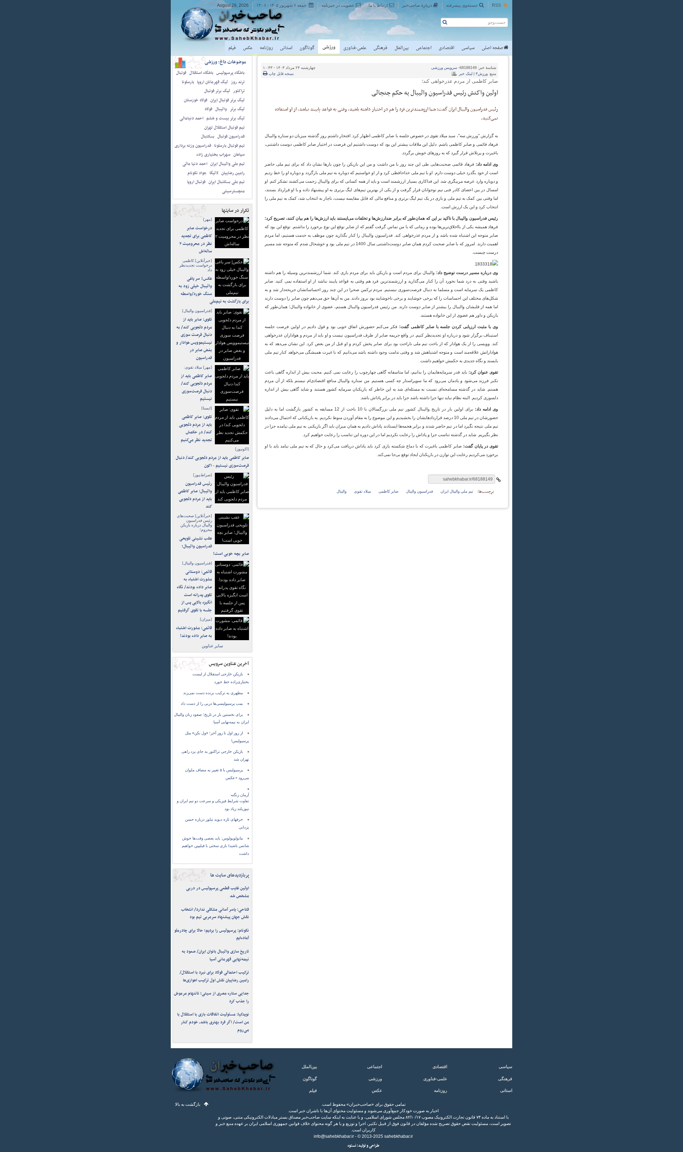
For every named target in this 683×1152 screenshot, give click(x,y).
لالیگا (214, 173)
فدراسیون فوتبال (231, 136)
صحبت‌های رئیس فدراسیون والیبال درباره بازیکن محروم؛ (194, 523)
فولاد (208, 109)
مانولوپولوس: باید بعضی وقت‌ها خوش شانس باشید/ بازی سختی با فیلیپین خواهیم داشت (215, 846)
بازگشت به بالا (187, 1104)
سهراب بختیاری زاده (213, 154)
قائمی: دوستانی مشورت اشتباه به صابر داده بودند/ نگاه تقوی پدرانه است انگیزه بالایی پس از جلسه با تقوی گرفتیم (194, 591)
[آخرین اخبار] (223, 1079)
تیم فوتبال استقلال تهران (224, 127)
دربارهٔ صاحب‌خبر (417, 5)
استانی (286, 48)
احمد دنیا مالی (194, 163)
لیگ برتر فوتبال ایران (227, 100)
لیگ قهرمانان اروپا (212, 82)
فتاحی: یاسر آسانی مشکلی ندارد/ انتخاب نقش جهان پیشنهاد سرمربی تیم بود (215, 913)
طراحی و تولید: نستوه (363, 1145)
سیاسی (468, 48)
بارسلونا (188, 82)
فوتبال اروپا (196, 182)
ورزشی (328, 47)
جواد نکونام (197, 173)
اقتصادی (446, 48)
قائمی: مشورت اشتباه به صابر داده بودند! (194, 632)
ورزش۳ (482, 73)
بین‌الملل (402, 48)
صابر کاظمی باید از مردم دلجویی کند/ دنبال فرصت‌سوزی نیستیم (196, 388)
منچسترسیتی (233, 191)
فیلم (232, 48)
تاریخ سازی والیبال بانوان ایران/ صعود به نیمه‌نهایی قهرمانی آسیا (215, 955)
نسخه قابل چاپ (281, 73)
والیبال (221, 109)
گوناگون (307, 48)
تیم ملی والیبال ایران (227, 163)
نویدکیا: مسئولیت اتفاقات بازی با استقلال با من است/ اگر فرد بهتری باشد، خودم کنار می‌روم (213, 1022)
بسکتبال (208, 136)
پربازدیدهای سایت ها (229, 875)
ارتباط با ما (378, 5)
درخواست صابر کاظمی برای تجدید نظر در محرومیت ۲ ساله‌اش (195, 240)
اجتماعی (423, 48)
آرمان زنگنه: (239, 795)
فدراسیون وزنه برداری (193, 145)
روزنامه (266, 48)
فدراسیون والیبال (419, 491)
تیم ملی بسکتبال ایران (226, 182)
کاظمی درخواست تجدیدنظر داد (195, 265)
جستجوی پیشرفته (462, 5)
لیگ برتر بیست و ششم (225, 118)
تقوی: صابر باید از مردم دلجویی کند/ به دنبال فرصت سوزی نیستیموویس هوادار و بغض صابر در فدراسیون (194, 338)
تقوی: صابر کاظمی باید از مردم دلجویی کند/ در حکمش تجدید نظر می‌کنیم (195, 428)
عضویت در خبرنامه (338, 5)
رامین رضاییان (233, 173)
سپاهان (239, 154)
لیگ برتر (237, 109)
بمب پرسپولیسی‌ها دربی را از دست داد (212, 703)
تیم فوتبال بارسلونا (229, 145)
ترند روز (238, 82)
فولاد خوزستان (195, 100)
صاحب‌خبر (237, 24)
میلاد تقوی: (198, 367)
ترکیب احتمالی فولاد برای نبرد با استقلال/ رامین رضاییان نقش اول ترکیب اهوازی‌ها (214, 976)
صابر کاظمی (388, 491)
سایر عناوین (212, 645)
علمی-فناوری (354, 48)
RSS (496, 5)
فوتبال (181, 72)
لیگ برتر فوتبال (217, 91)
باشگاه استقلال (201, 72)
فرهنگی (380, 48)
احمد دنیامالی (191, 118)
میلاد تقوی (362, 491)
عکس (248, 48)
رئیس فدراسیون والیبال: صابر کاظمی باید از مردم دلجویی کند (195, 495)
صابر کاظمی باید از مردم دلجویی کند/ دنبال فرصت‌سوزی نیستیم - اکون (212, 461)
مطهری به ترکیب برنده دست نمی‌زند (213, 693)
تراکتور (239, 91)
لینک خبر (465, 73)
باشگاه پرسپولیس (230, 72)
